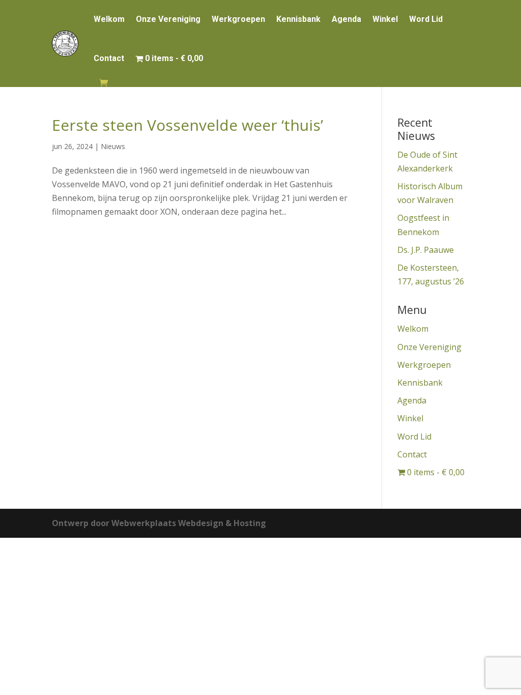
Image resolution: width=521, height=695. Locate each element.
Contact (109, 58)
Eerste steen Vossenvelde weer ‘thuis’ (187, 124)
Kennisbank (298, 19)
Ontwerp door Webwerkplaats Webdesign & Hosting (159, 523)
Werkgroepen (238, 19)
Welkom (109, 19)
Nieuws (113, 146)
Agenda (346, 19)
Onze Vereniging (168, 19)
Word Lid (426, 19)
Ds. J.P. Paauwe (425, 249)
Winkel (385, 19)
